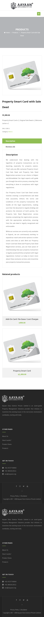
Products (15, 33)
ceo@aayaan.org (10, 474)
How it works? (6, 440)
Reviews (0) (10, 147)
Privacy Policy (14, 496)
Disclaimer (24, 496)
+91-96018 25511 (10, 471)
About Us (5, 436)
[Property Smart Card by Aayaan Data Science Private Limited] (22, 5)
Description (10, 141)
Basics (11, 132)
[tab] (22, 140)
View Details (22, 298)
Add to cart (22, 295)
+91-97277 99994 (10, 468)
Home (8, 33)
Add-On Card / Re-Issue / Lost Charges (22, 319)
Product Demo (7, 444)
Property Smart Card (22, 371)
